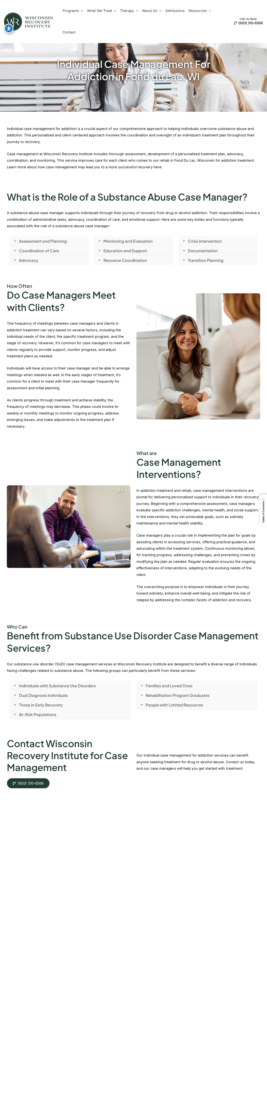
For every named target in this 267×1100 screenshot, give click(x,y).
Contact (69, 32)
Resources (198, 11)
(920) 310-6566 (250, 23)
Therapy (127, 11)
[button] (81, 11)
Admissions (175, 11)
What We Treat (99, 11)
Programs (71, 11)
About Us (149, 11)
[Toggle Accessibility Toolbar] (8, 28)
